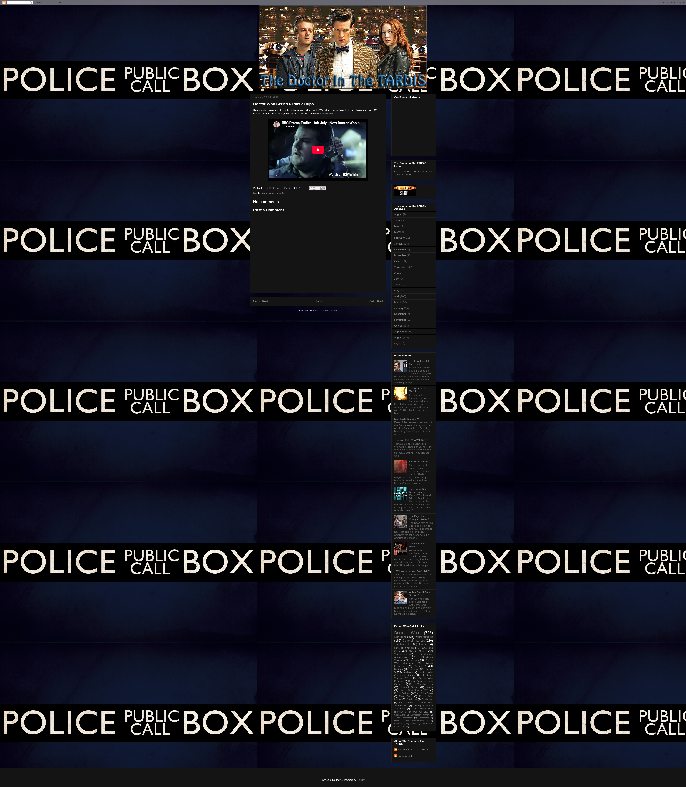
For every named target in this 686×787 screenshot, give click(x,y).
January (398, 243)
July (396, 278)
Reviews (414, 669)
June (397, 220)
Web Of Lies (420, 712)
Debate (397, 721)
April (396, 296)
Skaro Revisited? (418, 461)
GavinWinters (327, 113)
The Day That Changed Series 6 (419, 518)
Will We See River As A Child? (413, 570)
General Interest (413, 640)
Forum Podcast (402, 693)
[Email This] (310, 188)
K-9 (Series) (405, 702)
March (397, 231)
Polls (422, 644)
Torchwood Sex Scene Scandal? (418, 490)
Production (427, 699)
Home (319, 301)
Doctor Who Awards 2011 (414, 690)
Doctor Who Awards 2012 (417, 721)
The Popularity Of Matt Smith (419, 362)
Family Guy (399, 724)
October (398, 261)
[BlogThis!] (314, 188)
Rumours (414, 660)
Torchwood (401, 644)
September (400, 267)
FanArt (413, 724)
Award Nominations (403, 718)
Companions (399, 715)
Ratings (398, 669)
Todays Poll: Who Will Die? (411, 440)
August (398, 214)
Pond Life (411, 699)
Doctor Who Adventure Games (413, 674)
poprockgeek (405, 755)
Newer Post (260, 301)
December (400, 249)
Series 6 (279, 193)
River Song (405, 696)
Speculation (400, 654)
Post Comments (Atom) (325, 310)
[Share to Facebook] (321, 188)
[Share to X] (317, 188)
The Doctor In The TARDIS (413, 749)
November (400, 255)
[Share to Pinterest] (324, 188)
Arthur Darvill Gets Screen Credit (419, 594)
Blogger (361, 780)
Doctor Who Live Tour (421, 684)
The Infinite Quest (423, 693)
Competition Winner (420, 715)
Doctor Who (267, 193)
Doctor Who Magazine (413, 662)
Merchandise (424, 637)
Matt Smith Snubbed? (406, 418)
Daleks (429, 687)
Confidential (424, 718)
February (399, 237)
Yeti (404, 727)
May (396, 226)
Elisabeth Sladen (409, 687)
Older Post (376, 301)
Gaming (417, 705)
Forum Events (404, 647)
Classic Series (417, 651)
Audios (407, 672)
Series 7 (420, 666)
